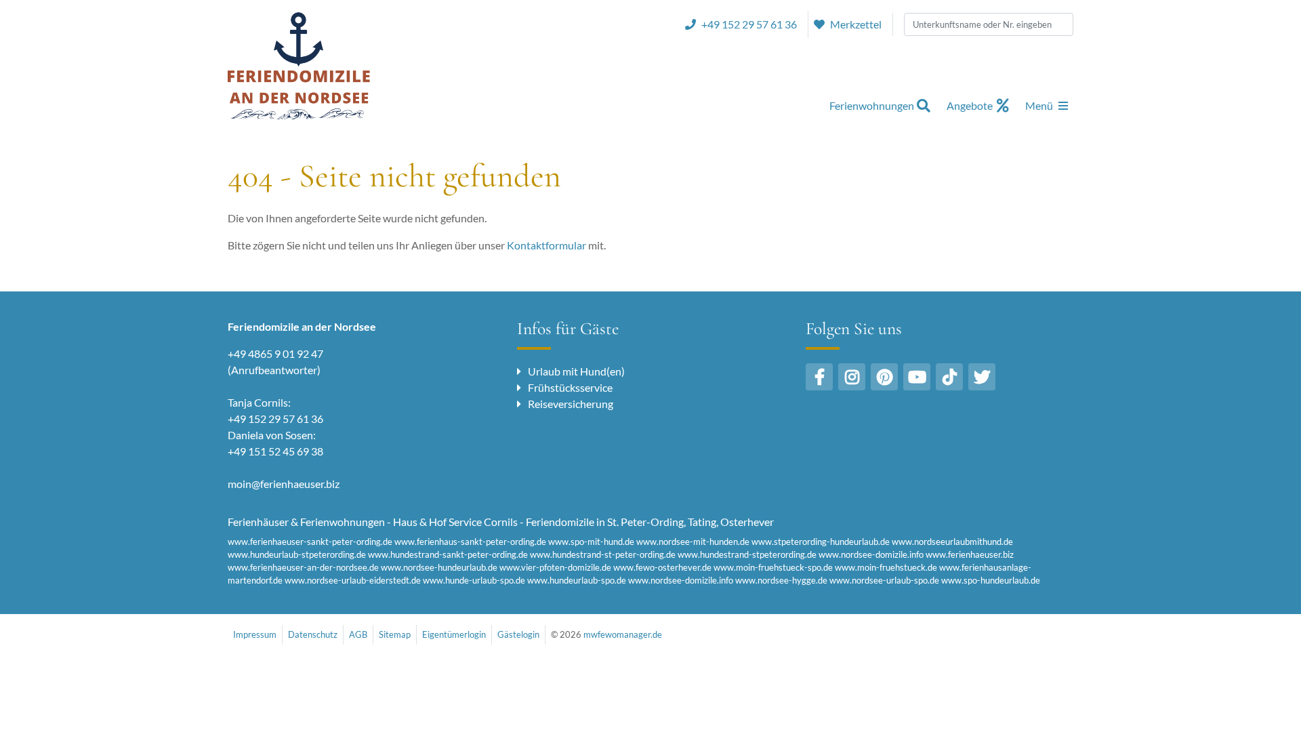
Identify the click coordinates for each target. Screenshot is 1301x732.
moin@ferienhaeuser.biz (283, 483)
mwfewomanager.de (622, 634)
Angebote (970, 105)
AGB (358, 634)
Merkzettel (856, 24)
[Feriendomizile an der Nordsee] (299, 65)
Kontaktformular (546, 245)
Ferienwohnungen (871, 105)
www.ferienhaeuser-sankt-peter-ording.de (310, 541)
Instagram (851, 376)
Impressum (254, 634)
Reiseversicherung (570, 403)
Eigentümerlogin (454, 634)
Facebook (819, 376)
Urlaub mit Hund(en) (576, 371)
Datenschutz (312, 634)
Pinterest (884, 376)
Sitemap (395, 634)
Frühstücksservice (570, 387)
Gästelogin (518, 634)
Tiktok (949, 376)
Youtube (916, 376)
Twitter (981, 376)
